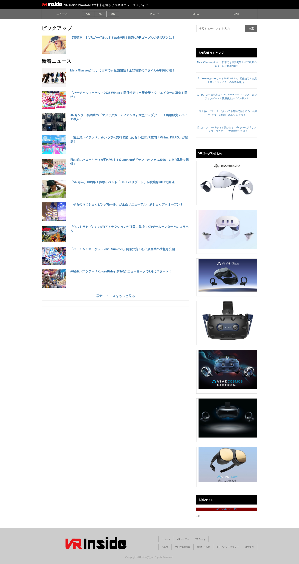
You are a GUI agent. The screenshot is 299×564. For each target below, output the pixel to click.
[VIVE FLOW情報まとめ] (228, 464)
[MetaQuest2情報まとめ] (228, 229)
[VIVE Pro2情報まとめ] (228, 320)
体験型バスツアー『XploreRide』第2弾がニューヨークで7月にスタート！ (121, 271)
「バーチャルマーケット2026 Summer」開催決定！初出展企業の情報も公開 (122, 249)
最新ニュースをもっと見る (115, 296)
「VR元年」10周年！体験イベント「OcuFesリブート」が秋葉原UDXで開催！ (124, 182)
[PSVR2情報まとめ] (228, 180)
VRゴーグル (183, 539)
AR (100, 14)
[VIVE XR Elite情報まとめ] (228, 275)
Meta (195, 14)
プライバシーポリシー (227, 547)
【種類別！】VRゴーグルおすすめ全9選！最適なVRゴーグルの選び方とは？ (122, 37)
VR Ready (200, 539)
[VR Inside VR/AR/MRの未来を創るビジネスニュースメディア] (52, 4)
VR (88, 14)
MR (113, 14)
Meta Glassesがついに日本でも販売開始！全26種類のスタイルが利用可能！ (122, 70)
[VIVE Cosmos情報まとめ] (228, 369)
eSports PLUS (226, 509)
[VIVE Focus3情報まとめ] (228, 418)
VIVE (237, 14)
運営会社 (249, 547)
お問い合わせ (203, 547)
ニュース (62, 13)
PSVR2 (154, 14)
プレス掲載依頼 (182, 547)
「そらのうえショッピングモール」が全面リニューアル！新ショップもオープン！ (126, 204)
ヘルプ (165, 547)
